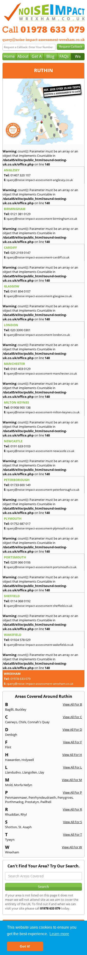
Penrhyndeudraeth (42, 797)
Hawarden (12, 760)
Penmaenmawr (16, 797)
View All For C (72, 717)
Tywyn (9, 839)
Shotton (11, 827)
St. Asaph (25, 827)
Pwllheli (45, 802)
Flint (8, 747)
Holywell (28, 760)
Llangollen (29, 772)
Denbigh (11, 734)
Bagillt (9, 709)
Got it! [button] (25, 946)
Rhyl (24, 814)
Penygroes (65, 797)
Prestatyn (32, 802)
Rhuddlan (12, 814)
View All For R (72, 809)
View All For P (72, 792)
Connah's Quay (39, 722)
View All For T (72, 834)
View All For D (72, 729)
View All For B (72, 704)
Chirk (22, 722)
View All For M (72, 780)
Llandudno (13, 772)
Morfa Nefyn (23, 785)
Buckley (20, 709)
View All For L (72, 767)
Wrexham (12, 852)
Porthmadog (14, 802)
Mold (9, 785)
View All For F (72, 742)
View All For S (72, 822)
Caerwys (11, 722)
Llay (41, 772)
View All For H (72, 754)
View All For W (72, 847)
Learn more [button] (59, 934)
